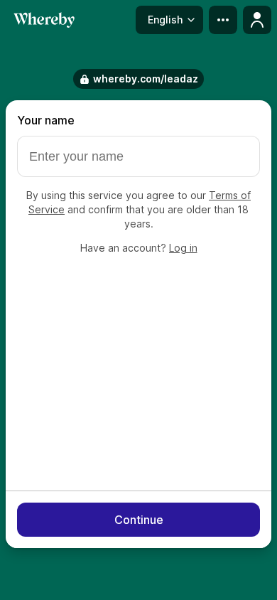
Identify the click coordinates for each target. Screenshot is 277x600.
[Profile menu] (257, 20)
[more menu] (223, 20)
